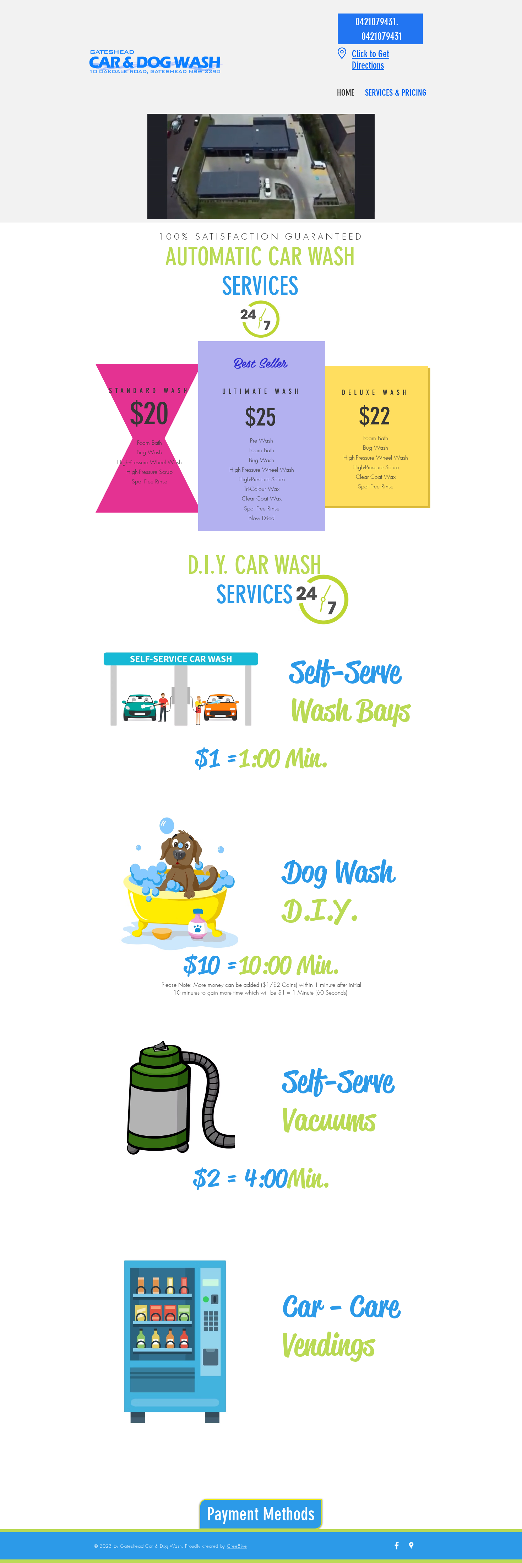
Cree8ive (237, 1546)
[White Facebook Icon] (397, 1546)
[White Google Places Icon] (411, 1546)
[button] (366, 211)
